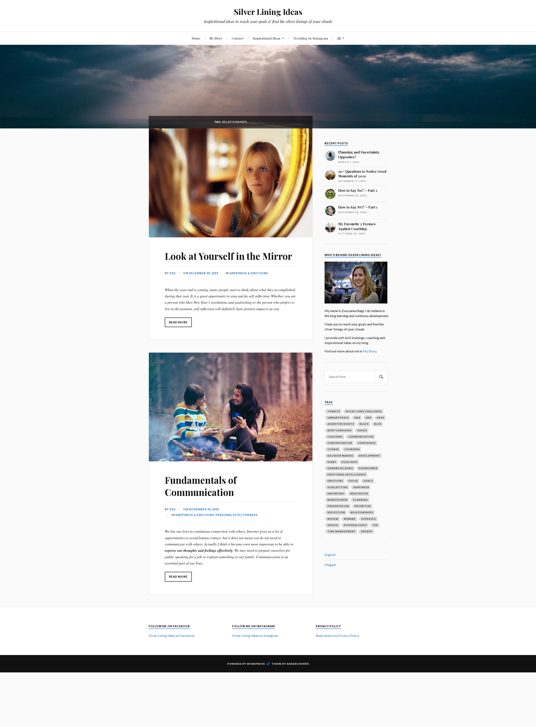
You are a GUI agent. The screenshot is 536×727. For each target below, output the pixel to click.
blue (377, 423)
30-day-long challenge (363, 411)
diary (331, 462)
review (332, 518)
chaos (362, 430)
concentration (339, 443)
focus (353, 480)
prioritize (362, 506)
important (336, 493)
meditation (359, 493)
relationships (361, 512)
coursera (352, 449)
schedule (368, 518)
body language (339, 430)
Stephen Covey (355, 525)
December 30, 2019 (203, 273)
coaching (335, 436)
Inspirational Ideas (266, 38)
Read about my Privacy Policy (337, 635)
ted (375, 525)
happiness (361, 487)
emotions (335, 480)
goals (368, 480)
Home (196, 38)
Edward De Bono (340, 468)
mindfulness (337, 499)
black (364, 423)
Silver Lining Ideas (268, 11)
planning (360, 499)
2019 (368, 417)
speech (332, 525)
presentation (338, 506)
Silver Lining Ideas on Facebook (172, 635)
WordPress (256, 663)
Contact (238, 38)
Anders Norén (298, 663)
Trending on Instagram (310, 38)
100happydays (338, 417)
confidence (367, 443)
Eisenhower (368, 468)
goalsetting (337, 487)
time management (341, 531)
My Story (216, 38)
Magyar (330, 565)
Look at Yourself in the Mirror (228, 256)
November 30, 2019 (204, 509)
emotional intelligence (346, 474)
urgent (367, 531)
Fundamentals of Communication (201, 486)
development (369, 455)
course (333, 449)
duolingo (349, 462)
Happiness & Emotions (248, 273)
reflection (336, 512)
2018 (357, 417)
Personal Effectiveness (236, 515)
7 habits (333, 411)
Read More (178, 322)
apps (380, 417)
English (330, 555)
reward (350, 518)
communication (361, 436)
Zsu (172, 273)
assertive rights (340, 423)
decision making (340, 455)
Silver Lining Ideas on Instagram (255, 635)
